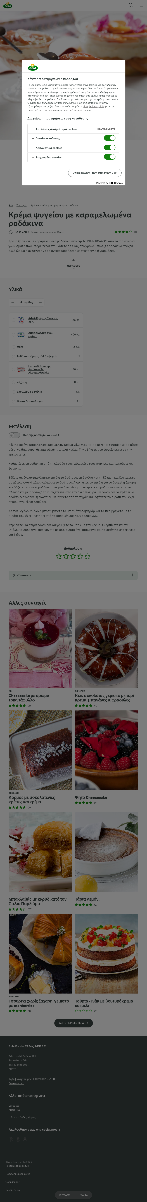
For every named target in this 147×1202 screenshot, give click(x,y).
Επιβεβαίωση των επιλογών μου (95, 172)
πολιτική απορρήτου (75, 110)
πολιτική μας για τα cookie (43, 110)
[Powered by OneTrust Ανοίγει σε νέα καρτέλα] (109, 183)
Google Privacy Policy (95, 106)
